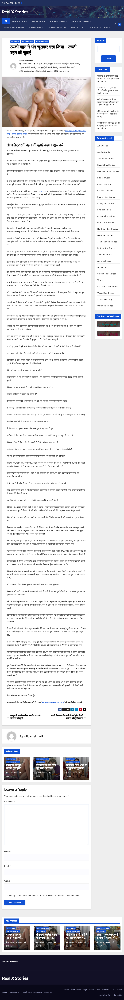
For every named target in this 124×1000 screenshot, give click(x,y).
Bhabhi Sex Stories (106, 165)
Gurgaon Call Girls (99, 27)
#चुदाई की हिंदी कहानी (27, 67)
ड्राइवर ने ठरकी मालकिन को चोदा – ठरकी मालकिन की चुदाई (25, 716)
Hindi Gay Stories (81, 21)
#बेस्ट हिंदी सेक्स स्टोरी (66, 67)
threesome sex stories (107, 286)
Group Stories (117, 990)
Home (66, 990)
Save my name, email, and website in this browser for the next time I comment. (43, 895)
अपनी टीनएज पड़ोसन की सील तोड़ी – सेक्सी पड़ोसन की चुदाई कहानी (67, 716)
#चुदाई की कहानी (54, 63)
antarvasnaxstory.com (53, 702)
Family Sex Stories (106, 203)
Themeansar (47, 992)
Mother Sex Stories (106, 248)
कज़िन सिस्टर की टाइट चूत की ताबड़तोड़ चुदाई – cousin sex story (108, 125)
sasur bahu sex (104, 261)
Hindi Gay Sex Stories (107, 229)
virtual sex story (13, 762)
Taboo (100, 280)
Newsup (36, 992)
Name (7, 851)
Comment (9, 801)
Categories (35, 27)
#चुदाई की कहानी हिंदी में (70, 63)
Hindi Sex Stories (28, 41)
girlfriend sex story (106, 216)
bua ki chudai (103, 178)
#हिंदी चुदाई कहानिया (26, 71)
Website (8, 881)
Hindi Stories (19, 21)
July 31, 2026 (105, 942)
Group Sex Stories (14, 27)
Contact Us (77, 27)
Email (7, 866)
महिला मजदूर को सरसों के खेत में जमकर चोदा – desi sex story (108, 114)
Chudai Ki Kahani (105, 190)
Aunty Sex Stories (105, 158)
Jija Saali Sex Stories (107, 242)
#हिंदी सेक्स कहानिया (61, 71)
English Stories (58, 21)
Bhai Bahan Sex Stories (108, 171)
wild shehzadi (27, 61)
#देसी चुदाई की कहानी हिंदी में (46, 67)
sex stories (11, 759)
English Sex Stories (106, 197)
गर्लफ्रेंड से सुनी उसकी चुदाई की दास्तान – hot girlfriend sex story (108, 78)
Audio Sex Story (57, 27)
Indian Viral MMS (10, 961)
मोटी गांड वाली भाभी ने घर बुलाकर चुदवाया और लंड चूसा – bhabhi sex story (108, 102)
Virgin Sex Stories (42, 41)
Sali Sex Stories (104, 254)
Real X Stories (15, 11)
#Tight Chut (41, 63)
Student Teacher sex (106, 274)
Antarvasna (38, 21)
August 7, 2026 (46, 942)
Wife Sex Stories (105, 306)
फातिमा (43, 191)
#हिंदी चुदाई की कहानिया (44, 71)
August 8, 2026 (15, 942)
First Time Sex (104, 210)
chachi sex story (105, 184)
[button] (115, 24)
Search (101, 40)
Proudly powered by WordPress (14, 992)
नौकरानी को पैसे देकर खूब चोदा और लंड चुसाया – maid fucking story (108, 90)
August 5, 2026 (76, 942)
